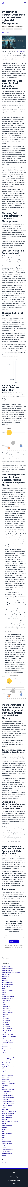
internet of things (7, 1059)
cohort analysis (6, 1008)
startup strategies (7, 1133)
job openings (6, 1065)
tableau (4, 1147)
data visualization (18, 26)
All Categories (6, 966)
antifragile (5, 980)
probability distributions (8, 1101)
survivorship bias (6, 1141)
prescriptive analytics (8, 1097)
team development (7, 1149)
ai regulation (5, 976)
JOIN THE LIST (14, 941)
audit (3, 988)
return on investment (8, 1113)
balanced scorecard (7, 990)
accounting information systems (11, 972)
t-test (3, 1145)
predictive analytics (7, 1095)
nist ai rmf (5, 1085)
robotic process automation (10, 1121)
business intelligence (8, 996)
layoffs (4, 1071)
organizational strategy (8, 1089)
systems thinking (7, 1143)
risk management (7, 1117)
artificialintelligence (7, 984)
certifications (5, 1002)
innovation (5, 1055)
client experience (6, 1006)
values (4, 1155)
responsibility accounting (9, 1111)
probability (5, 1099)
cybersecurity (5, 1016)
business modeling (7, 998)
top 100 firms (6, 1151)
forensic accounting (7, 1043)
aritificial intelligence (7, 982)
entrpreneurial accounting (9, 1036)
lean (3, 1073)
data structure (6, 1026)
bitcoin (4, 992)
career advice (6, 1000)
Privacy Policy (14, 1177)
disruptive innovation (7, 1035)
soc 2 (3, 1131)
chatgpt (4, 1004)
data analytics (11, 26)
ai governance (6, 974)
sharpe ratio (5, 1127)
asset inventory (6, 986)
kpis (3, 1069)
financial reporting (7, 1041)
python (4, 1107)
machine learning (7, 1077)
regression (5, 1109)
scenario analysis (7, 1125)
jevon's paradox (6, 1063)
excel (3, 1039)
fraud (3, 1045)
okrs (3, 1087)
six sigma (4, 1129)
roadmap (4, 1119)
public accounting (7, 1105)
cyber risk (4, 26)
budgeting (4, 994)
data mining (5, 1022)
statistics (4, 1137)
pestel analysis (6, 1091)
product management (8, 1103)
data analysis (5, 1018)
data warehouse (6, 1030)
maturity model (6, 1081)
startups (4, 1135)
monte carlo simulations (8, 1083)
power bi (4, 1093)
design (4, 1032)
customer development (8, 1012)
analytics (4, 978)
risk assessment (7, 1115)
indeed (4, 1053)
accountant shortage (7, 968)
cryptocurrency (6, 1010)
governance (5, 1047)
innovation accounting (8, 1057)
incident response (7, 1051)
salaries (4, 1123)
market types (5, 1079)
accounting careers (7, 970)
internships (5, 1061)
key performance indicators (9, 1067)
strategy (4, 1139)
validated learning (7, 1153)
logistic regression (7, 1075)
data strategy (5, 1024)
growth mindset (6, 1049)
